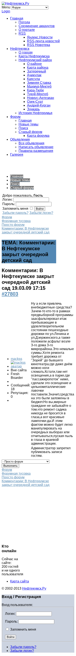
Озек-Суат (35, 101)
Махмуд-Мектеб (39, 86)
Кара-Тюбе (35, 90)
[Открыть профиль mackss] (20, 366)
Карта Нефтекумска (34, 56)
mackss (16, 359)
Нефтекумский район (35, 60)
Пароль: (11, 621)
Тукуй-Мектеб (37, 94)
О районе (34, 64)
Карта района (37, 67)
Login (6, 11)
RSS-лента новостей (43, 41)
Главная (16, 18)
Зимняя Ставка (39, 82)
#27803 (10, 294)
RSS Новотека (38, 45)
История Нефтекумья (35, 113)
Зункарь (33, 109)
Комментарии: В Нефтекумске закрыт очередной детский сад (25, 230)
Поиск (23, 128)
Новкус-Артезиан (40, 98)
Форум (15, 117)
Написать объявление (36, 147)
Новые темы (28, 124)
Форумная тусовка (16, 221)
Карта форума (38, 135)
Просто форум (13, 225)
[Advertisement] (35, 165)
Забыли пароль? (15, 213)
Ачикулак (34, 75)
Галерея (16, 154)
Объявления (20, 139)
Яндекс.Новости (40, 37)
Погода (24, 22)
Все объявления (31, 143)
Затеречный (36, 71)
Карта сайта (19, 581)
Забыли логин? (41, 213)
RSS (22, 33)
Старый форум (30, 132)
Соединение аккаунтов (37, 26)
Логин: (10, 613)
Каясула (33, 79)
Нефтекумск (19, 48)
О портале (27, 30)
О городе (26, 52)
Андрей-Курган (38, 105)
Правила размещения (36, 151)
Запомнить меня (22, 629)
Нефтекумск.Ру (34, 588)
